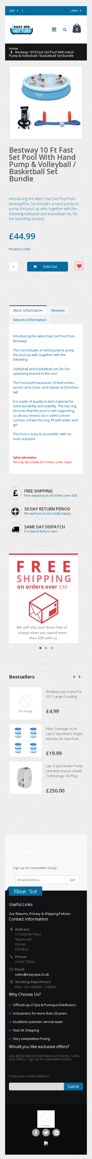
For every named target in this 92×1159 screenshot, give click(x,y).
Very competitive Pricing (31, 1038)
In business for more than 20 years (40, 1013)
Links (74, 11)
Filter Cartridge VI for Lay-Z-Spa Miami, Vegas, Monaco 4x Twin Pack (65, 733)
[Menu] (54, 29)
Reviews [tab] (58, 310)
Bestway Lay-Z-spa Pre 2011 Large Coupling (64, 694)
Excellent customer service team (38, 1021)
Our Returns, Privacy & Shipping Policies (40, 913)
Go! (72, 879)
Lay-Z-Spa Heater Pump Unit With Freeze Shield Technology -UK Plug (64, 771)
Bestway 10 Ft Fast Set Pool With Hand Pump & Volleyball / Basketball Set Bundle (42, 164)
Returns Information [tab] (30, 319)
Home (13, 48)
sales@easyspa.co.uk (32, 974)
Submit (73, 1086)
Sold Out (50, 266)
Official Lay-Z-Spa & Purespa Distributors (44, 1005)
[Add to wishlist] (79, 266)
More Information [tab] (28, 310)
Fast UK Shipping (26, 1030)
